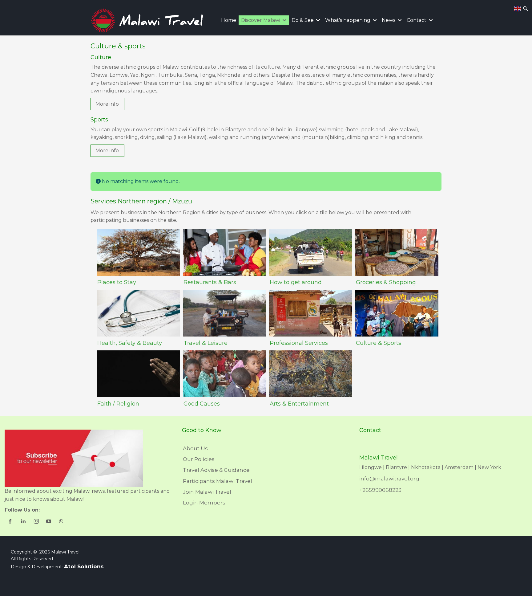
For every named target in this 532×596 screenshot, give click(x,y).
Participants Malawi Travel (217, 481)
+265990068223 (380, 490)
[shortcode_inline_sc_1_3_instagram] (36, 522)
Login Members (204, 503)
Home (228, 20)
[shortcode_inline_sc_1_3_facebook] (11, 522)
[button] (107, 104)
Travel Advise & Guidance (216, 470)
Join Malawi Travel (207, 492)
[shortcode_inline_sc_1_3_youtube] (49, 522)
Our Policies (199, 459)
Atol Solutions (84, 566)
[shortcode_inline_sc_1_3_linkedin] (24, 522)
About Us (195, 448)
